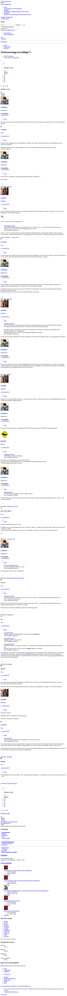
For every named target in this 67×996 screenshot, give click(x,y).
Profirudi (6, 926)
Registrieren (4, 41)
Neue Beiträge (7, 8)
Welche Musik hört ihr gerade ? (12, 900)
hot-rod (6, 923)
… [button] (4, 64)
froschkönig (7, 930)
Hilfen (5, 981)
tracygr (6, 959)
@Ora (39, 745)
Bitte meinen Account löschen (11, 911)
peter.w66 (6, 932)
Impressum (4, 844)
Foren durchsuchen (17, 8)
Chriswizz (6, 933)
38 (4, 81)
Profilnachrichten (16, 11)
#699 (5, 735)
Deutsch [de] (7, 974)
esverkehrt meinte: (8, 632)
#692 (5, 489)
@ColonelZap (4, 652)
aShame (11, 56)
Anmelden (3, 38)
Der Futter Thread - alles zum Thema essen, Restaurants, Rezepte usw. (22, 880)
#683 (5, 173)
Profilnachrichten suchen (24, 14)
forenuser (6, 936)
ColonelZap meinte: (9, 323)
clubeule (6, 929)
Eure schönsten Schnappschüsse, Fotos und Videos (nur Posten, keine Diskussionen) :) (26, 890)
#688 (5, 361)
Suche (3, 836)
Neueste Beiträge (6, 863)
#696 (5, 630)
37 (4, 80)
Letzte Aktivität (25, 11)
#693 (5, 521)
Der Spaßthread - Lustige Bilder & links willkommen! (18, 870)
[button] (2, 3)
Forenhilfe (4, 850)
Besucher (6, 14)
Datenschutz (7, 980)
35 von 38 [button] (5, 86)
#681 (5, 119)
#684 (5, 208)
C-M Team (4, 849)
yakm (5, 934)
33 (4, 74)
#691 (5, 451)
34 (4, 76)
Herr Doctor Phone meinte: (11, 565)
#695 (5, 593)
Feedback (6, 915)
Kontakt (6, 977)
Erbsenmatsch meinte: (9, 225)
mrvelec (6, 924)
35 (4, 77)
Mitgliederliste (5, 847)
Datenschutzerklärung (7, 843)
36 (4, 79)
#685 (5, 252)
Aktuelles (6, 10)
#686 (5, 281)
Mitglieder (6, 13)
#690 (5, 425)
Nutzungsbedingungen (8, 842)
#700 (5, 772)
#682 (5, 140)
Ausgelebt (3, 198)
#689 (5, 396)
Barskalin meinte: (8, 492)
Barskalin (3, 441)
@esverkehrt (28, 652)
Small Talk (6, 875)
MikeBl (6, 921)
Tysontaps (6, 927)
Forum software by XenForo (16, 986)
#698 (5, 710)
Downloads (5, 835)
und (12, 506)
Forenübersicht (6, 832)
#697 (5, 679)
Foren (5, 7)
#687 (5, 321)
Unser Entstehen (6, 838)
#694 (5, 562)
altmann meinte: (8, 738)
